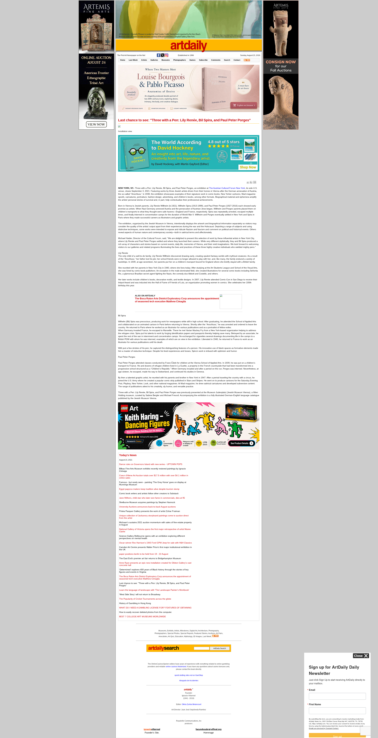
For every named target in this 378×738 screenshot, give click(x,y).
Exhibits (170, 631)
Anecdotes (163, 636)
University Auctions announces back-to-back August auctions (147, 507)
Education (179, 636)
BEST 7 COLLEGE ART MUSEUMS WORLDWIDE (142, 616)
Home (122, 60)
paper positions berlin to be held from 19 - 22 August (143, 554)
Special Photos (173, 633)
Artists (144, 60)
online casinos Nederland (176, 667)
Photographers (179, 60)
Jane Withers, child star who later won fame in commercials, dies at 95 (152, 498)
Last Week (133, 60)
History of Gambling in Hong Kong (135, 603)
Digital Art (193, 631)
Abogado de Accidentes (188, 681)
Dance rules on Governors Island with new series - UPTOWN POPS (150, 464)
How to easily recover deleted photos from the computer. (145, 612)
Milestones (184, 631)
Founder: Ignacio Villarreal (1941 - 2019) (188, 695)
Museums (166, 60)
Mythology (188, 636)
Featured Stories (200, 633)
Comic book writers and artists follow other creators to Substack (149, 493)
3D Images (197, 636)
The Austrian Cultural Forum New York (227, 188)
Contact (237, 60)
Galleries (154, 60)
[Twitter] (162, 56)
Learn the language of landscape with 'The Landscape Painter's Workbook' (154, 590)
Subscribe (203, 60)
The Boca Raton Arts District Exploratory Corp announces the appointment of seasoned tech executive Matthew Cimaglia (155, 577)
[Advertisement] (225, 474)
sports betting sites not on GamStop (189, 675)
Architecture (203, 631)
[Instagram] (166, 56)
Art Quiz (171, 636)
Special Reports (186, 633)
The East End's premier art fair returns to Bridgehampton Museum (150, 558)
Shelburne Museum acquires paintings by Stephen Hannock (147, 502)
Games (192, 60)
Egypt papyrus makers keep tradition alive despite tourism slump (149, 489)
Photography (213, 631)
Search (227, 60)
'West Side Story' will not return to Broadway (139, 594)
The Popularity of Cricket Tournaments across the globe (145, 599)
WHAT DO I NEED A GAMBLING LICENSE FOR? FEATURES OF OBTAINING (155, 607)
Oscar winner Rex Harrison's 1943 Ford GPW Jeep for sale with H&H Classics (155, 543)
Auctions (211, 633)
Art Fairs (219, 633)
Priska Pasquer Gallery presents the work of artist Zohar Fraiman (149, 511)
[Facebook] (158, 56)
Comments (215, 60)
